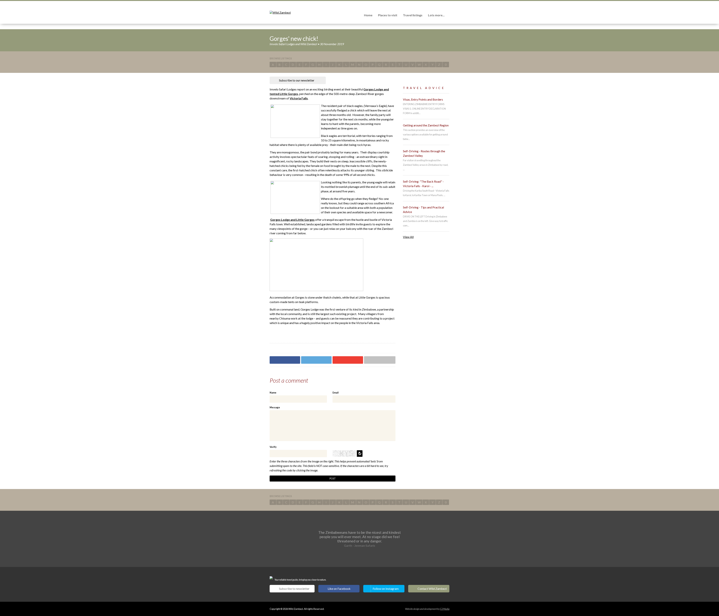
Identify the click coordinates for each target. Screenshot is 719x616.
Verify (273, 446)
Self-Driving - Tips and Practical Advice (423, 209)
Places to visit (387, 15)
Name (273, 392)
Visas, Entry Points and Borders (423, 99)
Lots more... (436, 15)
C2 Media (444, 608)
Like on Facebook (339, 588)
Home (368, 15)
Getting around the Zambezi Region (426, 125)
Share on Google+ (348, 360)
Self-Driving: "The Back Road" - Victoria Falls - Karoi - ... (423, 184)
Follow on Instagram (386, 588)
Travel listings (412, 15)
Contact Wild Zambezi (432, 588)
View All (408, 237)
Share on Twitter (316, 360)
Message (275, 407)
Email (336, 392)
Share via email (379, 360)
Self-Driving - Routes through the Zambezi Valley (424, 153)
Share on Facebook (285, 360)
